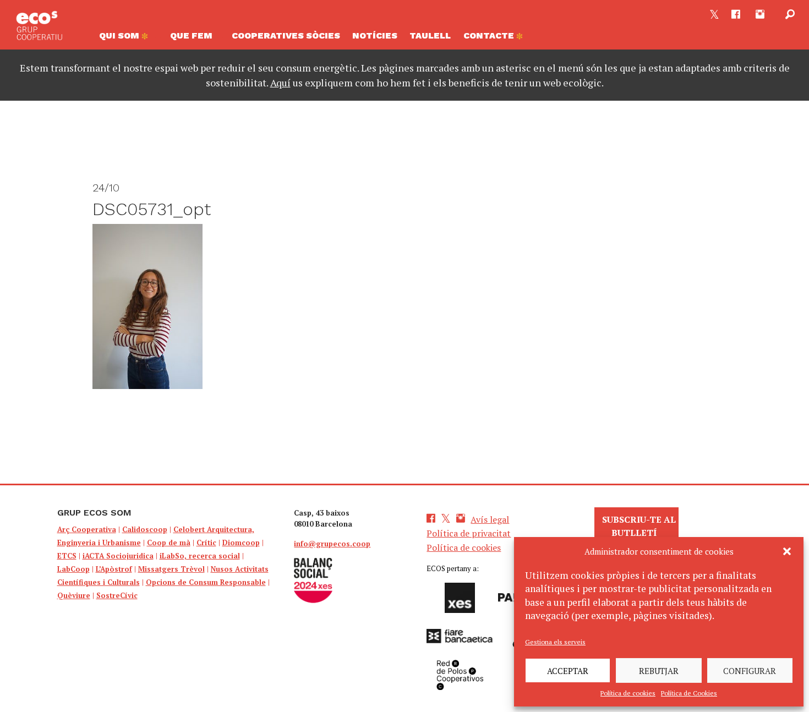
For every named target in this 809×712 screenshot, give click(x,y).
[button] (786, 551)
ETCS (66, 556)
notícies (374, 35)
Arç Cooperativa (86, 529)
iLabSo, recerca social (200, 556)
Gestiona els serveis (555, 642)
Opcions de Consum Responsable (206, 582)
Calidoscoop (144, 529)
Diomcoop (241, 542)
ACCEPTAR (567, 670)
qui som (120, 35)
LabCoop (73, 569)
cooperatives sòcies (286, 35)
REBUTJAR (659, 670)
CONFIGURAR (749, 670)
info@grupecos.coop (332, 544)
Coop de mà (168, 542)
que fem (191, 35)
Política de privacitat (469, 533)
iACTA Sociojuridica (118, 556)
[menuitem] (128, 38)
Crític (206, 542)
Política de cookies (627, 693)
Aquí (280, 82)
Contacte (489, 35)
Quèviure (73, 595)
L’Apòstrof (114, 569)
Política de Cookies (689, 693)
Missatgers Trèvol (171, 569)
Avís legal (490, 519)
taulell (430, 35)
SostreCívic (117, 595)
